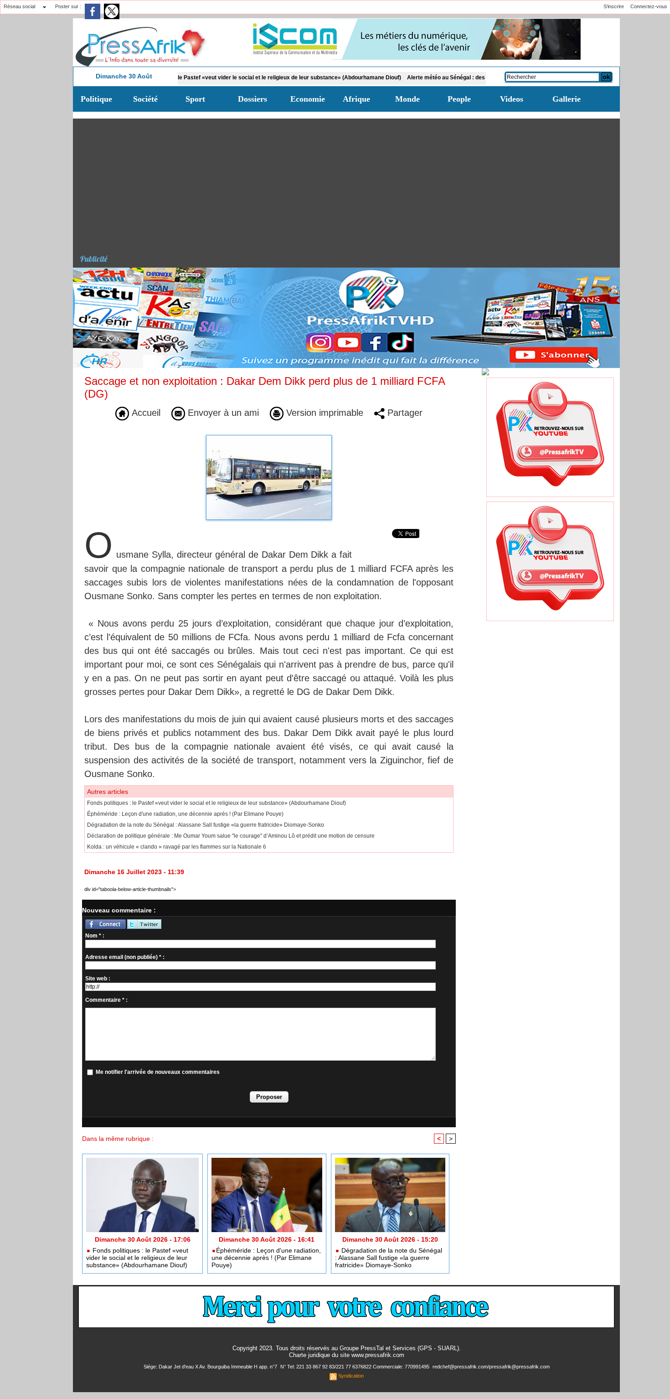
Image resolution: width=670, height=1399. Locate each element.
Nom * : (94, 936)
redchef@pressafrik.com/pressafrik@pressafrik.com (491, 1366)
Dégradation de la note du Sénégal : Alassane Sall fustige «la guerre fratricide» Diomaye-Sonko (205, 825)
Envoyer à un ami (222, 413)
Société (145, 99)
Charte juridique (309, 1355)
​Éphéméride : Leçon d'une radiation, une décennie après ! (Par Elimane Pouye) (185, 814)
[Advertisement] (350, 182)
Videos (511, 99)
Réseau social (19, 6)
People (459, 99)
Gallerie (566, 99)
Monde (407, 99)
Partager (404, 413)
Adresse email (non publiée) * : (125, 957)
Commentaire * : (106, 1000)
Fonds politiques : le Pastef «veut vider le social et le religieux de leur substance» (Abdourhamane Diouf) (228, 77)
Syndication (351, 1375)
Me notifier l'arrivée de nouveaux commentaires (158, 1072)
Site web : (97, 978)
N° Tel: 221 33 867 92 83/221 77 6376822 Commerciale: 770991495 (355, 1366)
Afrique (356, 99)
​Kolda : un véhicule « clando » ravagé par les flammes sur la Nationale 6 (176, 847)
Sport (195, 99)
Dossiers (252, 99)
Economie (307, 99)
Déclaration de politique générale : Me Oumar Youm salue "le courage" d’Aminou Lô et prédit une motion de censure (231, 836)
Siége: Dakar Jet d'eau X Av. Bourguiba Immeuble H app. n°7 (211, 1366)
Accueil (144, 413)
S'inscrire (613, 6)
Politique (96, 99)
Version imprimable (323, 413)
